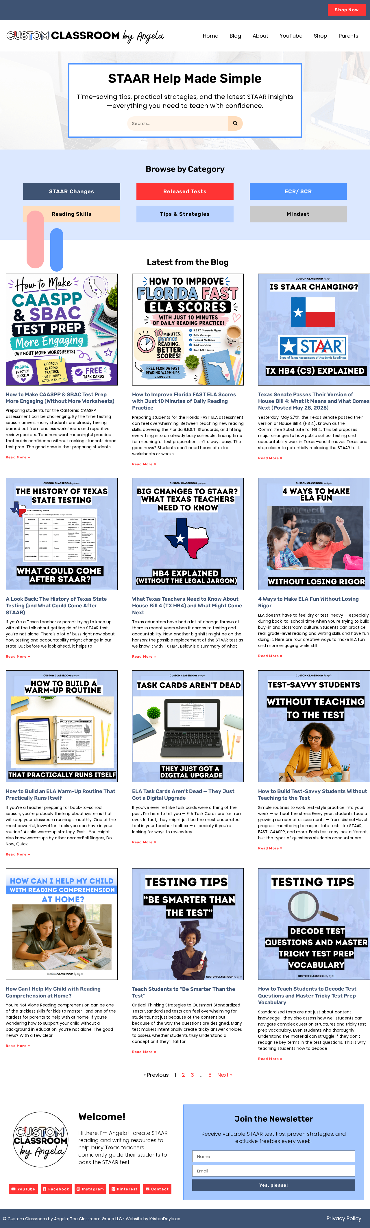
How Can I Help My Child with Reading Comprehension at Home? (53, 992)
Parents (348, 35)
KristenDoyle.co (164, 1219)
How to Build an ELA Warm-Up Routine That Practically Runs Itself (60, 794)
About (260, 35)
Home (210, 35)
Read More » (18, 457)
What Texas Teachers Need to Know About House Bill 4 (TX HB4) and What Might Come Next (187, 606)
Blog (235, 35)
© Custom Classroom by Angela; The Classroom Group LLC (63, 1219)
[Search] (235, 123)
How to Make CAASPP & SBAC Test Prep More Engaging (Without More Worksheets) (60, 397)
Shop (320, 35)
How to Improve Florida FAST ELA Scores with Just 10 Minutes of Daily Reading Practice (184, 401)
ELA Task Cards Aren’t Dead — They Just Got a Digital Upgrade (183, 794)
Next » (224, 1074)
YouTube (291, 35)
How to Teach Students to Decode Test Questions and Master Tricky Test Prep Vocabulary (307, 996)
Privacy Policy (344, 1218)
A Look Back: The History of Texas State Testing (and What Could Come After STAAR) (56, 606)
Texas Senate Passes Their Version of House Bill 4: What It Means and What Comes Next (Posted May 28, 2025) (314, 401)
